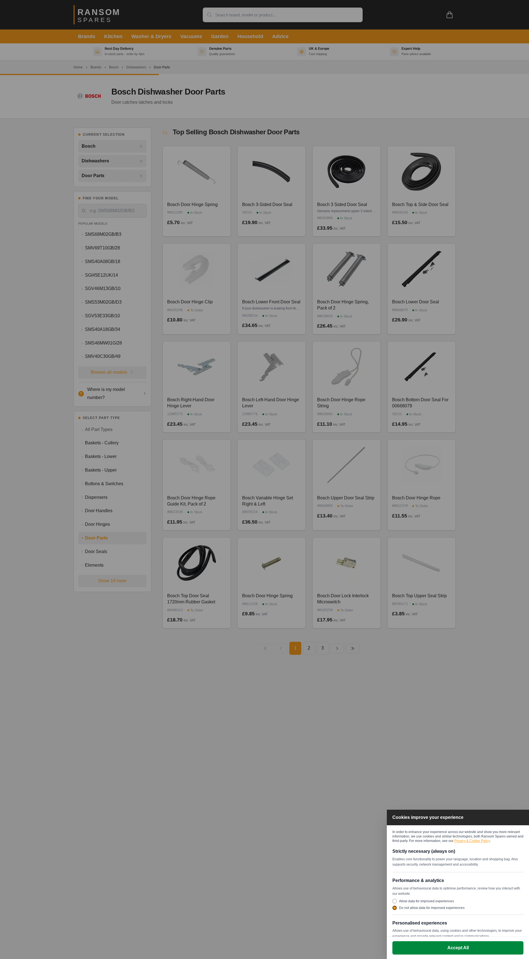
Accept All (458, 947)
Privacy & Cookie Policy (472, 841)
